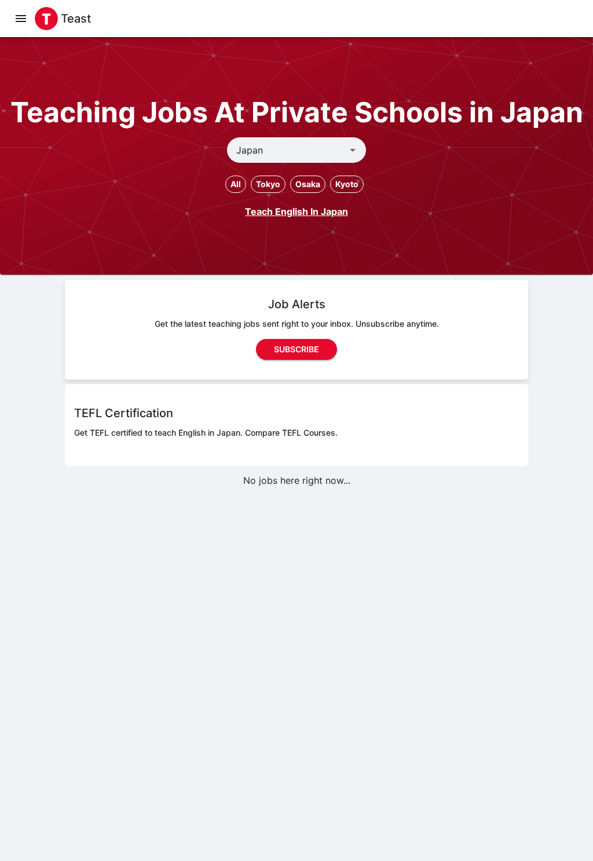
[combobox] (287, 150)
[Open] (353, 150)
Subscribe (296, 349)
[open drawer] (21, 18)
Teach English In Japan (296, 211)
